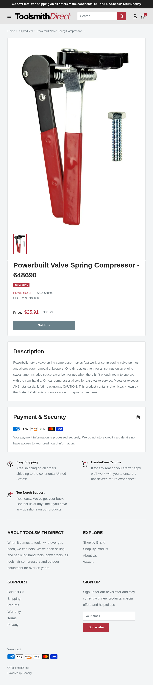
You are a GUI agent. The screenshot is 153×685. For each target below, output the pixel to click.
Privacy (12, 625)
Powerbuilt (22, 292)
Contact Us (15, 592)
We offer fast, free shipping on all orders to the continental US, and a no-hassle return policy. (77, 4)
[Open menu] (9, 16)
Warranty (14, 612)
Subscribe (96, 627)
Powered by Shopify (19, 673)
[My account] (135, 16)
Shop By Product (95, 549)
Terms (12, 618)
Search (88, 562)
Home (11, 31)
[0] (142, 16)
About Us (90, 555)
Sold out (44, 325)
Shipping (14, 598)
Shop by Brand (94, 542)
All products (26, 31)
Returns (13, 605)
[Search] (121, 16)
